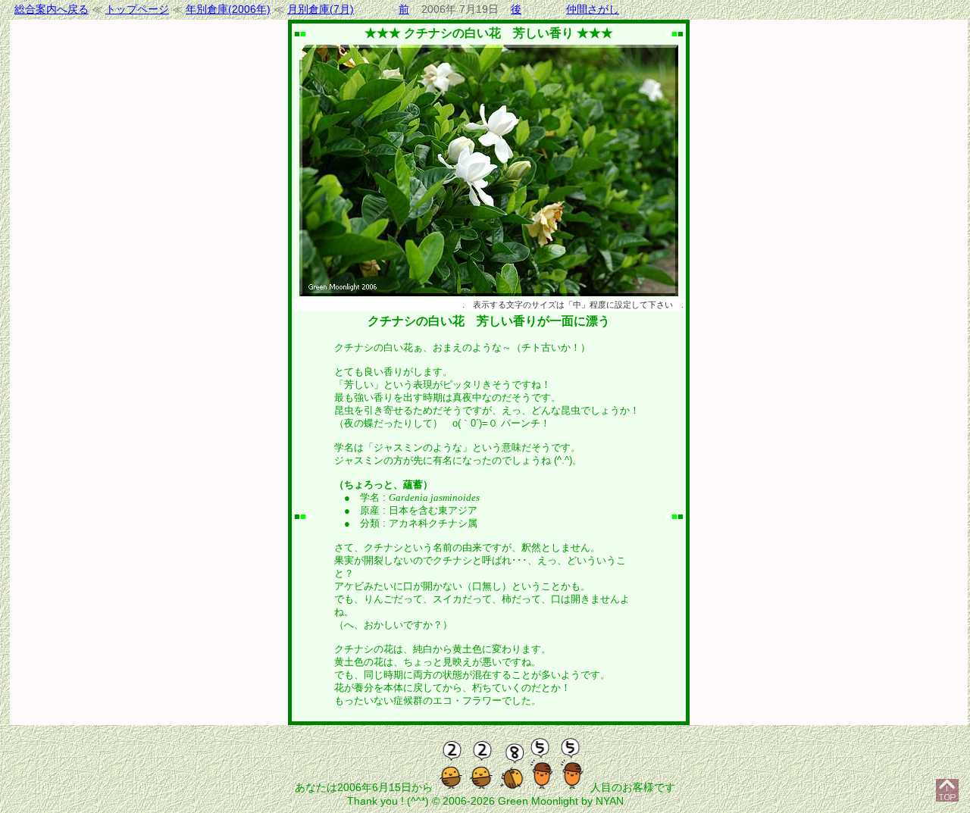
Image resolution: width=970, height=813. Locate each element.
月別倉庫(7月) (320, 9)
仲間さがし (592, 9)
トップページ (137, 9)
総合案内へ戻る (51, 9)
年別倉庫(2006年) (228, 9)
